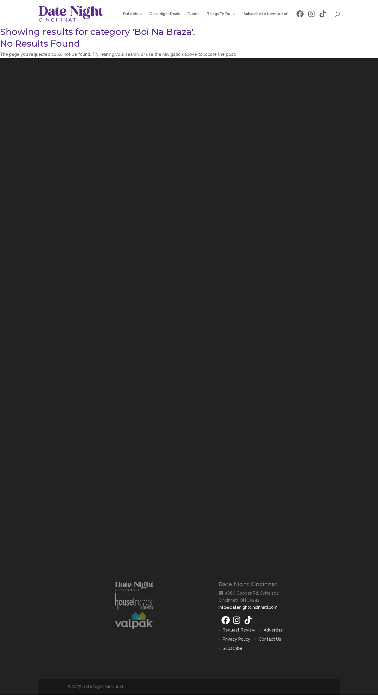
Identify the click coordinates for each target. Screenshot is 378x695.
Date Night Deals (165, 14)
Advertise (273, 630)
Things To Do (218, 14)
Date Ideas (132, 14)
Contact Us (270, 639)
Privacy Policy (236, 639)
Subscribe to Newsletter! (266, 14)
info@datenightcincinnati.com (248, 607)
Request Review (239, 630)
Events (194, 14)
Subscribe (232, 648)
